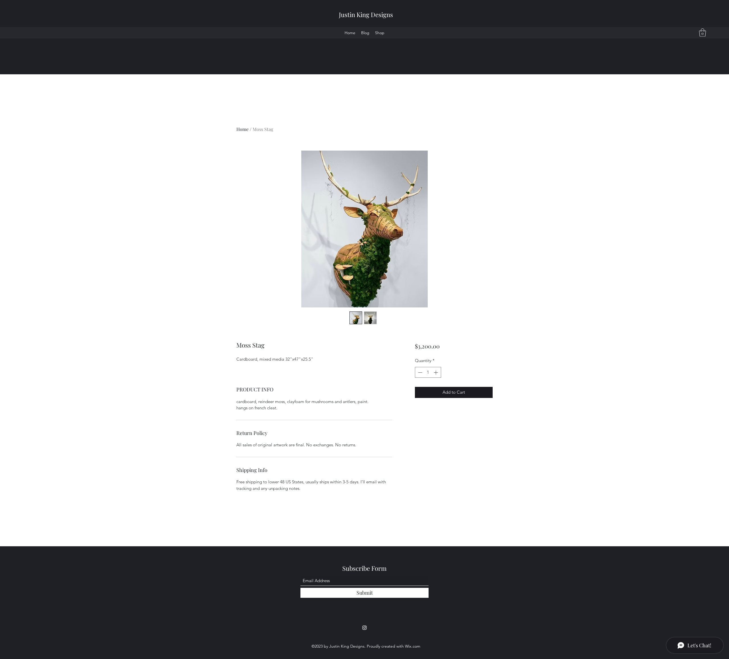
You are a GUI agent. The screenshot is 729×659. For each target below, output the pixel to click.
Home (242, 129)
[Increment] (436, 372)
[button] (702, 32)
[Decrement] (419, 372)
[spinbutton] (428, 372)
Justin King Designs (366, 14)
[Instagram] (364, 628)
